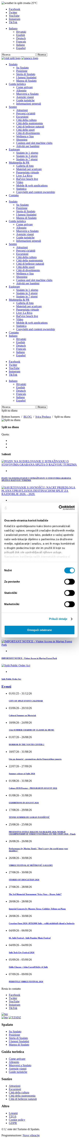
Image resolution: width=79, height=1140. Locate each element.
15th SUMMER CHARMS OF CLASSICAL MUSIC (31, 730)
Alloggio (21, 90)
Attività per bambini (27, 146)
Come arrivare (24, 87)
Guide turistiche (25, 100)
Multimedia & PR (19, 162)
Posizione (21, 70)
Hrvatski (21, 31)
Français (21, 41)
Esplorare (14, 149)
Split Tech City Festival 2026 (21, 952)
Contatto (14, 195)
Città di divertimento (28, 133)
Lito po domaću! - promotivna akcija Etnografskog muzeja (35, 759)
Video (19, 182)
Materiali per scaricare (29, 169)
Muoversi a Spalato (27, 93)
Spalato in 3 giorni (26, 156)
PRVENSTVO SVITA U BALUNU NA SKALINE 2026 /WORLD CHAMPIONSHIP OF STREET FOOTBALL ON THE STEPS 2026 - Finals (42, 833)
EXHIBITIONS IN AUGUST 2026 (24, 803)
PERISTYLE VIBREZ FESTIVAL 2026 (26, 981)
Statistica (21, 188)
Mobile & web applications (32, 185)
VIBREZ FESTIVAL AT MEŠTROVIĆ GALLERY (31, 865)
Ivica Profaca (43, 416)
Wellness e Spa (25, 136)
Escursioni (22, 116)
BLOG (28, 416)
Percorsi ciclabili (25, 113)
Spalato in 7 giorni (26, 159)
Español (21, 48)
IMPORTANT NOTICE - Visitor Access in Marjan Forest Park (29, 658)
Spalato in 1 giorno (27, 152)
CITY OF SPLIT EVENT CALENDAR (26, 701)
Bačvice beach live (27, 178)
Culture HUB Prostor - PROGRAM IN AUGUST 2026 (33, 788)
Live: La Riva (24, 175)
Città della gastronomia (29, 123)
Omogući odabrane (39, 629)
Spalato (13, 64)
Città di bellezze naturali (30, 126)
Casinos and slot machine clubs (34, 142)
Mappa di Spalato (26, 80)
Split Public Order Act (11, 679)
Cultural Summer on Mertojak (22, 715)
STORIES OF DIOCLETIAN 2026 (24, 880)
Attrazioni (22, 110)
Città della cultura (26, 120)
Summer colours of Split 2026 (22, 773)
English (20, 35)
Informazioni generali (28, 103)
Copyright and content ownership (35, 192)
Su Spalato (22, 67)
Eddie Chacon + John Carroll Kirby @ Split (28, 967)
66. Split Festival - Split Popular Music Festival (30, 938)
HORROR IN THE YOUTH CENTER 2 (26, 744)
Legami (13, 1113)
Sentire (13, 106)
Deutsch (21, 38)
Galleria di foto (25, 165)
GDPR (13, 1123)
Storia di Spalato (25, 74)
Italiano (13, 28)
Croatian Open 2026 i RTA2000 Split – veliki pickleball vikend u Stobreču (41, 923)
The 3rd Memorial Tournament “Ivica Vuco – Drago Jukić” (35, 894)
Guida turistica (17, 84)
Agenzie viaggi (25, 97)
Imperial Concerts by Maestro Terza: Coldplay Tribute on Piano (37, 909)
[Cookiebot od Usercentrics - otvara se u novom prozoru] (59, 507)
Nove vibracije (31, 1135)
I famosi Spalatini (26, 77)
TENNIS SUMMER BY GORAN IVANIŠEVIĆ (29, 817)
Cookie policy (17, 1119)
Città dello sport (25, 129)
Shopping (21, 139)
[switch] (69, 582)
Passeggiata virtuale (27, 172)
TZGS (12, 1116)
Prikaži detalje (58, 618)
